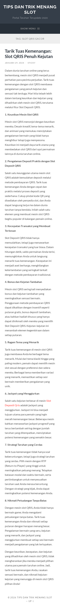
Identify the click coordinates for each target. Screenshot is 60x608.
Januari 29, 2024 (14, 63)
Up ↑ (31, 601)
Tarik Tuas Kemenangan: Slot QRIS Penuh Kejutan (29, 53)
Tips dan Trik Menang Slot (30, 9)
